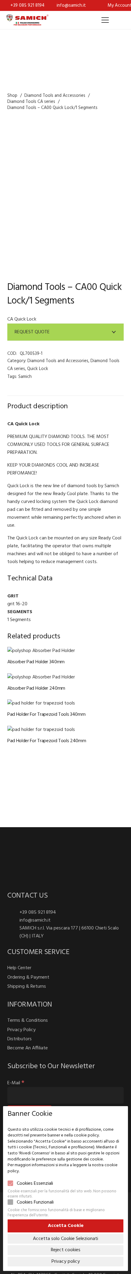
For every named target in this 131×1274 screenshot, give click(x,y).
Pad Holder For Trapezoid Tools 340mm (46, 715)
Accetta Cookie (65, 1226)
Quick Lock (37, 368)
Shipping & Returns (26, 986)
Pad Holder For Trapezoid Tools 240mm (46, 741)
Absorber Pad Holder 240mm (36, 688)
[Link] (27, 20)
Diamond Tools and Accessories (54, 95)
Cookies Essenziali (35, 1183)
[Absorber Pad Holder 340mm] (41, 651)
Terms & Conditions (27, 1020)
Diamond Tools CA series (31, 101)
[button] (119, 20)
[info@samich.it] (13, 920)
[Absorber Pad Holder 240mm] (41, 677)
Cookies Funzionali (35, 1202)
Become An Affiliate (27, 1048)
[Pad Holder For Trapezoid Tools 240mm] (41, 730)
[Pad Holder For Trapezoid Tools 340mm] (41, 703)
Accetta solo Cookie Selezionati (65, 1239)
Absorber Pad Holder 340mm (36, 662)
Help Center (19, 968)
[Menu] (105, 20)
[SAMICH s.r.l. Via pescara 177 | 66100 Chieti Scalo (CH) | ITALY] (13, 932)
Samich (25, 376)
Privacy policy (65, 1262)
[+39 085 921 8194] (13, 912)
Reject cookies (65, 1250)
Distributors (19, 1039)
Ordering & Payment (28, 977)
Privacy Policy (21, 1030)
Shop (12, 95)
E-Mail (15, 1083)
